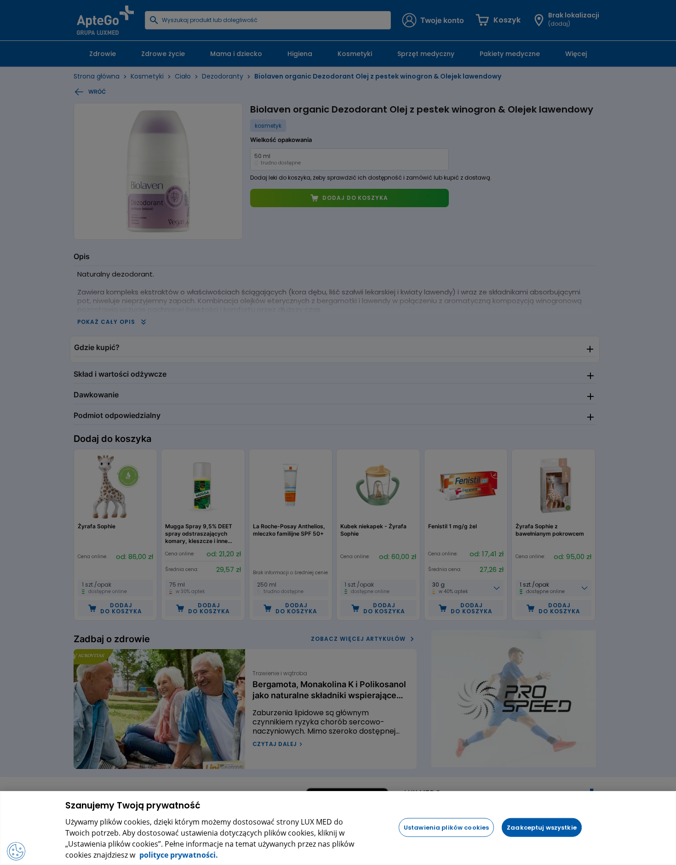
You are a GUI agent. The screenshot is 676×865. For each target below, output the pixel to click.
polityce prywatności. (177, 855)
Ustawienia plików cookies (446, 827)
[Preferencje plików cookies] (16, 851)
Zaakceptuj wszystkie (542, 827)
